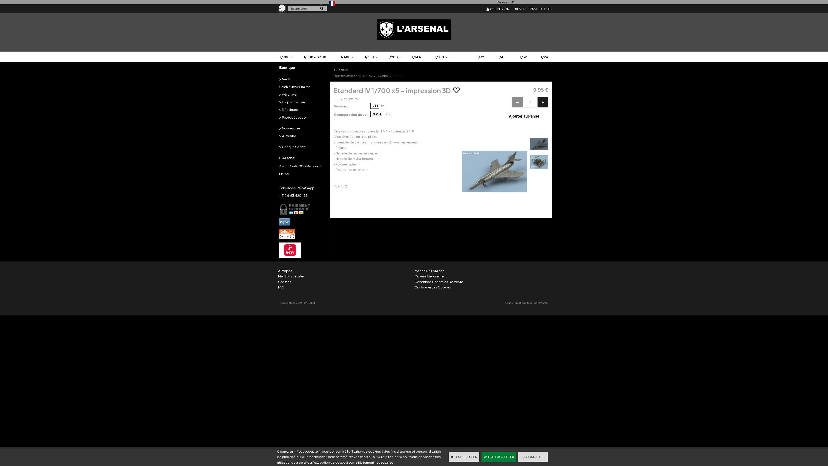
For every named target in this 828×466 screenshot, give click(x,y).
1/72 (480, 57)
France (398, 76)
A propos (285, 271)
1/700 (285, 57)
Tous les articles (345, 76)
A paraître (289, 136)
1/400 (345, 57)
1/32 (523, 57)
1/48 (502, 57)
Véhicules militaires (296, 87)
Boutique (287, 68)
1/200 (393, 57)
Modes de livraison (429, 271)
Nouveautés (291, 128)
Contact (284, 282)
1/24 (544, 57)
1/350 (369, 57)
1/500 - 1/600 (315, 57)
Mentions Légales (291, 276)
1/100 (439, 57)
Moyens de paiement (431, 276)
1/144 (416, 57)
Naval (286, 79)
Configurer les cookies (433, 287)
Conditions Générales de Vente (439, 282)
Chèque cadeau (294, 147)
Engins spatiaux (293, 102)
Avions (383, 76)
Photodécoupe (294, 117)
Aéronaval (289, 94)
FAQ (281, 287)
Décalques (290, 109)
